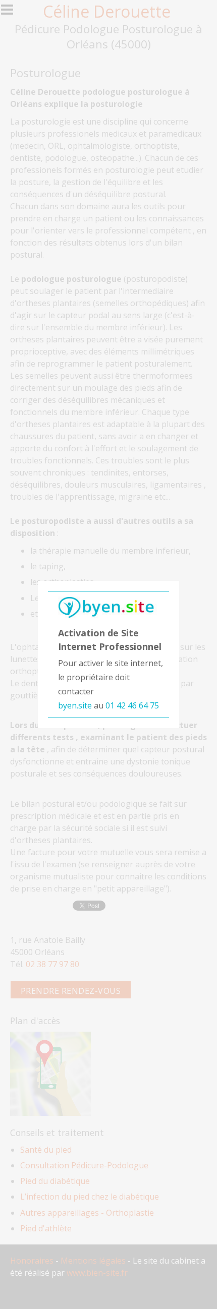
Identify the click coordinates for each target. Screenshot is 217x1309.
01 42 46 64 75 (132, 705)
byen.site (75, 705)
